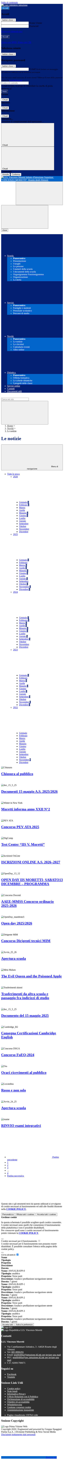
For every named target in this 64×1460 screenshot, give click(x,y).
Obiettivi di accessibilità (18, 1402)
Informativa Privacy (16, 1394)
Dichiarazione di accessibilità (20, 1399)
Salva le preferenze (24, 1325)
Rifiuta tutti (25, 1214)
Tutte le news (13, 474)
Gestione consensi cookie (19, 1407)
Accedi (5, 8)
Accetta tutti (46, 1214)
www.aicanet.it (8, 1254)
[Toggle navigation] (24, 217)
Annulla (5, 174)
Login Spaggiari (15, 80)
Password (33, 26)
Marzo (22, 507)
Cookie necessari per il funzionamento (19, 1241)
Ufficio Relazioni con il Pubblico (22, 1396)
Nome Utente (35, 23)
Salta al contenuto (9, 2)
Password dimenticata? (12, 31)
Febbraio (24, 505)
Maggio (23, 513)
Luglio (22, 518)
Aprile (22, 510)
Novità (10, 428)
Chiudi (5, 100)
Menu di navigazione (42, 467)
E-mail (32, 69)
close (4, 230)
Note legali (12, 1391)
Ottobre (22, 526)
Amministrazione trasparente (20, 1410)
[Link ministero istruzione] (14, 5)
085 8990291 (17, 1352)
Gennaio (24, 502)
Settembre (23, 523)
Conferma (16, 174)
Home (10, 426)
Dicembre (23, 531)
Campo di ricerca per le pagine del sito (19, 396)
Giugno (23, 515)
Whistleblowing (14, 1404)
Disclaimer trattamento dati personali (18, 1434)
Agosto (22, 521)
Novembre (24, 529)
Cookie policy (13, 1388)
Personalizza (8, 1214)
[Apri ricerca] (39, 193)
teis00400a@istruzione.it (37, 1355)
